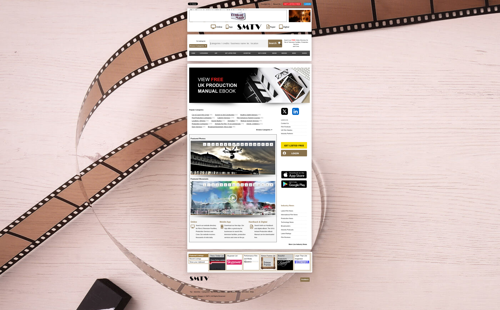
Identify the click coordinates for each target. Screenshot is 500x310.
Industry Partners (287, 133)
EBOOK (274, 53)
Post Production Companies (202, 118)
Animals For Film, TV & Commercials (228, 124)
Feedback (305, 279)
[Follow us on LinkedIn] (295, 112)
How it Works (235, 292)
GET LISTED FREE (230, 53)
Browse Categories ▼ (198, 46)
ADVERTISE (247, 53)
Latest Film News (287, 211)
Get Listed (245, 292)
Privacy (200, 296)
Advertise (197, 292)
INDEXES (284, 53)
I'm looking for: (201, 41)
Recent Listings (195, 259)
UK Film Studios (286, 130)
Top (191, 292)
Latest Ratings (286, 233)
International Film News (289, 215)
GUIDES (304, 53)
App (228, 292)
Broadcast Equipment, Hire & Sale (220, 127)
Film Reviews (285, 237)
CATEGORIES (204, 53)
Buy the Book (215, 292)
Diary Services (197, 127)
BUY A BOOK (262, 53)
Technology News (287, 222)
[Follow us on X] (286, 112)
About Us (276, 4)
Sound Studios (216, 121)
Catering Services (223, 118)
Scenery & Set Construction (224, 115)
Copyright (193, 296)
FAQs (252, 292)
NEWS (294, 53)
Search (273, 43)
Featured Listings (196, 255)
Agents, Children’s (253, 124)
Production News (287, 218)
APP (216, 53)
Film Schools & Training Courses (248, 118)
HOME (193, 53)
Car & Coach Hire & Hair (200, 115)
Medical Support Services (250, 121)
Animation (231, 121)
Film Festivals (286, 127)
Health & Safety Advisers (249, 115)
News (223, 292)
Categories (206, 292)
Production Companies (200, 124)
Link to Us (284, 120)
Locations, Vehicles (198, 121)
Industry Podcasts (287, 230)
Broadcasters (285, 226)
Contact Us (265, 4)
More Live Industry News (298, 244)
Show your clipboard (197, 262)
